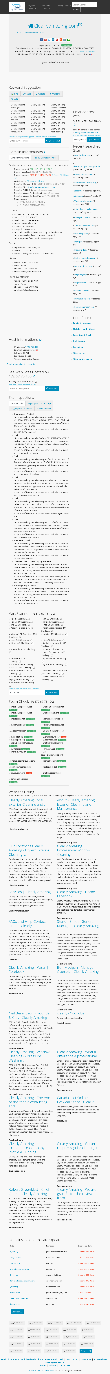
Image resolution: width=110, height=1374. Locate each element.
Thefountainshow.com (84, 225)
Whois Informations (20, 157)
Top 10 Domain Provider (45, 157)
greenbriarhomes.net (19, 1298)
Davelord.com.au (82, 155)
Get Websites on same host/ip (22, 384)
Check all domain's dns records (21, 364)
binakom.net (15, 1304)
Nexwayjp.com (81, 233)
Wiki (16, 99)
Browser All (17, 1311)
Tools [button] (67, 6)
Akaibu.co (78, 196)
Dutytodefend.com (83, 266)
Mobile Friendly (44, 408)
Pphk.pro (78, 241)
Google (41, 93)
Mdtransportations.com (85, 258)
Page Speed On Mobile (21, 408)
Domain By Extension (46, 7)
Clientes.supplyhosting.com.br (86, 166)
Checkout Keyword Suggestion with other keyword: (32, 137)
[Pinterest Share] (57, 39)
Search (76, 9)
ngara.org (14, 1251)
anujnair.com (15, 1257)
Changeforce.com (82, 217)
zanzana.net (15, 1263)
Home (19, 33)
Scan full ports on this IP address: (24, 688)
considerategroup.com (19, 1269)
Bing (16, 93)
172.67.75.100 (31, 347)
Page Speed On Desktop (39, 403)
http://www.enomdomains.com (41, 187)
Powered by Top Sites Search (42, 1370)
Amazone (55, 93)
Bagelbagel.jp (80, 274)
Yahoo (28, 93)
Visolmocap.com (81, 290)
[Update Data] (45, 151)
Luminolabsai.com (82, 298)
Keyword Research (32, 7)
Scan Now (53, 388)
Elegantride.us (80, 249)
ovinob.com (15, 1292)
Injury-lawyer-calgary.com (86, 209)
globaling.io (15, 1286)
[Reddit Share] (64, 39)
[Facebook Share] (41, 39)
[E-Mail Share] (68, 39)
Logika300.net (80, 282)
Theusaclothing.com (83, 201)
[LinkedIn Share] (53, 39)
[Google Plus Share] (45, 39)
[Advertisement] (39, 312)
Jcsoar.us (78, 190)
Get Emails (95, 139)
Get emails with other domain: (87, 135)
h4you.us (14, 1275)
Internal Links (17, 403)
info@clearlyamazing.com (86, 132)
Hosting (60, 6)
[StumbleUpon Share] (61, 39)
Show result (54, 140)
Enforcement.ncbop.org (85, 182)
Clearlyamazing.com (34, 33)
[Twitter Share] (49, 39)
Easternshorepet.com (84, 306)
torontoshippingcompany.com (22, 1281)
